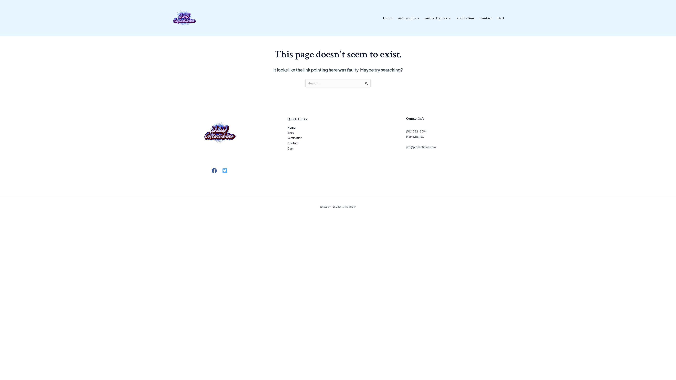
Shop (291, 132)
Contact (486, 18)
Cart (500, 18)
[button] (417, 18)
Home (387, 18)
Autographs (407, 18)
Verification (465, 18)
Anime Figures (436, 18)
